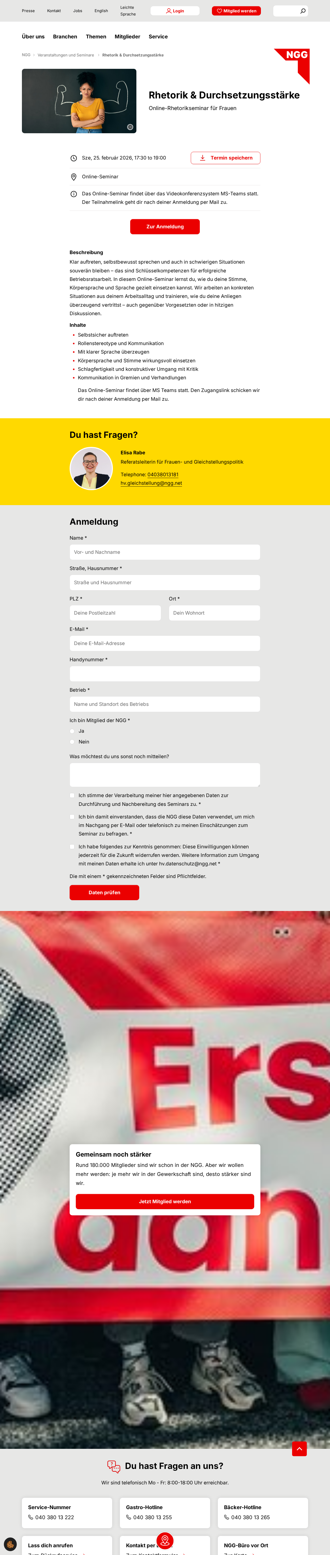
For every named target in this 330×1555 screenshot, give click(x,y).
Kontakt (54, 10)
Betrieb (80, 690)
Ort (174, 599)
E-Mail (79, 629)
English (101, 10)
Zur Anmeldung (165, 227)
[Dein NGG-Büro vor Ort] (165, 1541)
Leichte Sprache (128, 10)
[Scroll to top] (299, 1448)
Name (78, 538)
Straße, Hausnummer (96, 568)
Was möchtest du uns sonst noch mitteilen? (119, 756)
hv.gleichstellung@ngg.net (151, 483)
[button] (34, 37)
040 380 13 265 (250, 1517)
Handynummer (89, 660)
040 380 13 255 (152, 1517)
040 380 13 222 (54, 1517)
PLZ (76, 599)
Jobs (77, 10)
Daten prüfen (104, 893)
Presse (28, 10)
